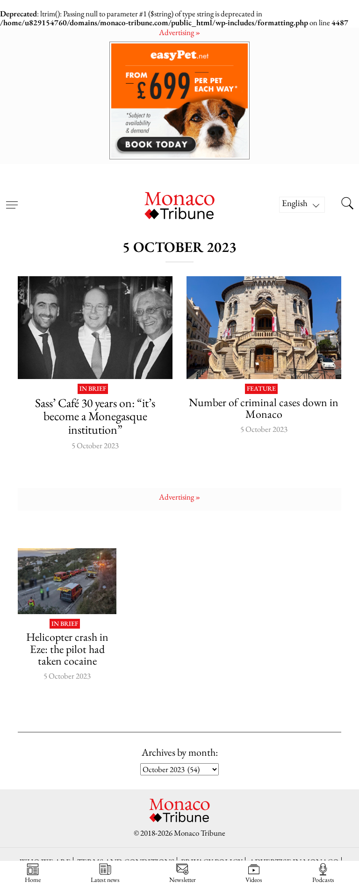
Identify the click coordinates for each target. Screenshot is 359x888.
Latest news (105, 879)
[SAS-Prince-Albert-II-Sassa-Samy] (95, 327)
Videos (253, 879)
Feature (261, 389)
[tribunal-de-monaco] (264, 327)
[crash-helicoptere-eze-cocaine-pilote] (67, 581)
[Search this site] (347, 204)
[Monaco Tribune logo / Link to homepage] (179, 204)
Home (33, 879)
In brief (92, 389)
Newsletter (182, 879)
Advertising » (179, 32)
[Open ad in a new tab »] (179, 100)
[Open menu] (11, 199)
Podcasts (323, 879)
